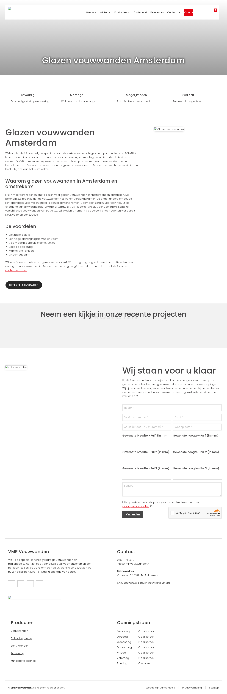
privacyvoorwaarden (135, 506)
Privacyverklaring (192, 687)
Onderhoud (140, 12)
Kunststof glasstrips (23, 661)
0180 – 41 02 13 (125, 560)
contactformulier (16, 270)
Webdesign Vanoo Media (160, 687)
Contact (172, 12)
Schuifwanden (20, 646)
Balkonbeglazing (21, 638)
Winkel (103, 12)
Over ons (91, 12)
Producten (120, 12)
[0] (212, 11)
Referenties (157, 12)
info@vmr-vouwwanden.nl (133, 564)
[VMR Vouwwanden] (13, 12)
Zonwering (17, 653)
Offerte (188, 12)
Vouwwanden (19, 631)
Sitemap (214, 687)
